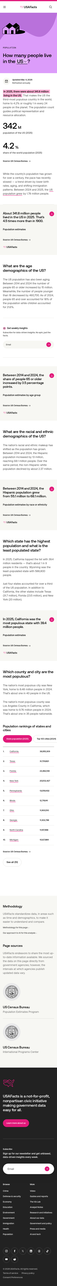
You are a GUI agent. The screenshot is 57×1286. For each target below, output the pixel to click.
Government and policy (41, 1223)
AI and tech (35, 1234)
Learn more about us (16, 1123)
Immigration (8, 1223)
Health (6, 1229)
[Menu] (4, 7)
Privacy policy (28, 1273)
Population (9, 48)
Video (32, 1191)
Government (8, 1218)
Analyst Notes (36, 1207)
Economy (7, 1202)
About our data (37, 1218)
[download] (51, 214)
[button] (22, 61)
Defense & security (12, 1196)
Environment (9, 1212)
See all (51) (12, 862)
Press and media (37, 1229)
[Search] (50, 7)
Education (7, 1207)
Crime (5, 1191)
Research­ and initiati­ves (41, 1212)
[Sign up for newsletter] (48, 344)
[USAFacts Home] (28, 7)
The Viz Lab (35, 1202)
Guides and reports (39, 1196)
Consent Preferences (13, 1277)
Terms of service (10, 1273)
